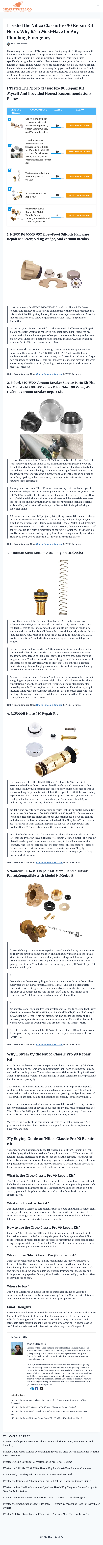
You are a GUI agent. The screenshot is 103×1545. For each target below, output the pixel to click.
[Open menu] (97, 6)
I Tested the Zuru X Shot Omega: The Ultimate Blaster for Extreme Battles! (44, 1407)
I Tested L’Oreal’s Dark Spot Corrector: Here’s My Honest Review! (37, 1462)
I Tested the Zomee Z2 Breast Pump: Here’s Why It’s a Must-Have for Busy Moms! (47, 1418)
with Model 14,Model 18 (55, 876)
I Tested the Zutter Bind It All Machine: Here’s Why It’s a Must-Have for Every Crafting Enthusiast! (48, 1401)
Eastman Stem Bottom (27, 553)
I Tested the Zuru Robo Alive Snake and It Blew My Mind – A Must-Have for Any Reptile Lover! (49, 1412)
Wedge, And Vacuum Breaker (67, 239)
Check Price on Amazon (79, 125)
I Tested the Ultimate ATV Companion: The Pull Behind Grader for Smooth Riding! (47, 1481)
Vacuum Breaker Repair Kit (42, 392)
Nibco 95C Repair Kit (42, 714)
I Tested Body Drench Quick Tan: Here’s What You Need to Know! (37, 1474)
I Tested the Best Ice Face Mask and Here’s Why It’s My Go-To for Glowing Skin (45, 1497)
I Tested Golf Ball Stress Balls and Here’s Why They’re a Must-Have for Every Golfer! (48, 1514)
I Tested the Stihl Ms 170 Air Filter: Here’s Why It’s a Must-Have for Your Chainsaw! (47, 1468)
